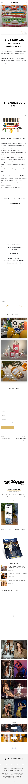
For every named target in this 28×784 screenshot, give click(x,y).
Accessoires (12, 11)
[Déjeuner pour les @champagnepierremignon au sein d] (11, 764)
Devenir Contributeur (8, 772)
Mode (18, 11)
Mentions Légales (10, 777)
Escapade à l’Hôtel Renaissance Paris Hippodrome (21, 439)
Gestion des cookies (17, 778)
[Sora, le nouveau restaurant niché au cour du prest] (23, 764)
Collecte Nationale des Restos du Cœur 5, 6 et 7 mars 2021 (6, 439)
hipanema (4, 301)
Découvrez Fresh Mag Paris (13, 770)
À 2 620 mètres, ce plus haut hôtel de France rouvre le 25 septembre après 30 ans (17, 567)
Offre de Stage (8, 774)
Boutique (19, 776)
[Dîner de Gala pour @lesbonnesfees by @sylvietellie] (0, 764)
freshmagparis (6, 32)
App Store (17, 529)
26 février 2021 (14, 20)
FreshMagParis (15, 759)
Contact (6, 778)
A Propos (21, 772)
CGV (20, 777)
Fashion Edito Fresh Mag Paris (9, 590)
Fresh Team (5, 773)
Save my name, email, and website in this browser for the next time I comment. (13, 423)
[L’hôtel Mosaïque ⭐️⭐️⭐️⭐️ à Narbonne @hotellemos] (6, 764)
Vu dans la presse (17, 773)
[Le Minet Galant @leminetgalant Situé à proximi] (17, 764)
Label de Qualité (8, 776)
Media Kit (19, 774)
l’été (7, 141)
